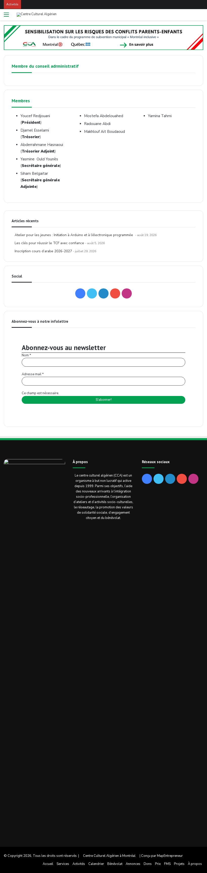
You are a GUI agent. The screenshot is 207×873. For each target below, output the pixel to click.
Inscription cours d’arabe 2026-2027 (43, 251)
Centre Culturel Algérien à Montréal (109, 856)
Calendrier (96, 864)
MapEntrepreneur (170, 856)
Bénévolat (114, 864)
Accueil (48, 864)
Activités (78, 864)
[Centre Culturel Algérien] (37, 15)
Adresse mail (33, 374)
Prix (158, 864)
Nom (26, 355)
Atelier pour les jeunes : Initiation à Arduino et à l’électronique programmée (74, 235)
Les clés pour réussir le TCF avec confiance (49, 243)
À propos (195, 864)
